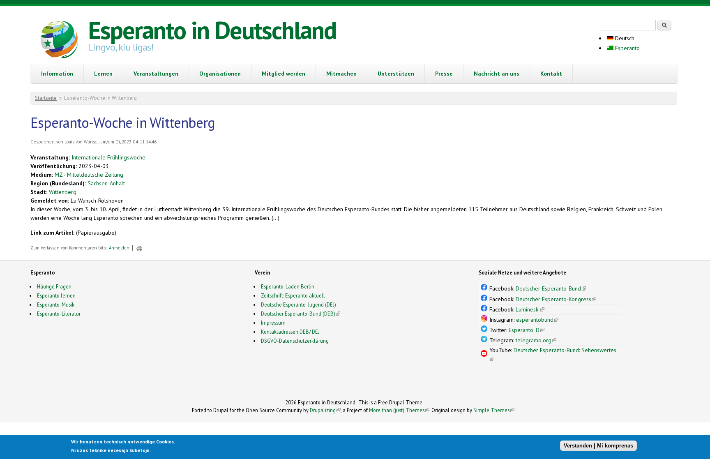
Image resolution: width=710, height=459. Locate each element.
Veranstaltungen (156, 73)
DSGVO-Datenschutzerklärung (295, 340)
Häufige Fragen (54, 286)
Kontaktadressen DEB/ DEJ (290, 331)
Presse (444, 73)
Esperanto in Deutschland (212, 30)
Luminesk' (530, 309)
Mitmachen (341, 73)
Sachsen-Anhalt (106, 183)
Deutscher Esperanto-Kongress (556, 299)
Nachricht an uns (496, 73)
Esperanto (626, 48)
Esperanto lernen (56, 295)
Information (57, 73)
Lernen (103, 73)
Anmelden (119, 248)
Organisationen (220, 73)
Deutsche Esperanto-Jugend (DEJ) (298, 304)
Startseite (46, 98)
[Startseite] (59, 40)
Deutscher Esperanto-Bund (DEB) (298, 313)
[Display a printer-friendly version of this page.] (139, 248)
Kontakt (551, 73)
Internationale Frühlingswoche (108, 157)
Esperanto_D (526, 330)
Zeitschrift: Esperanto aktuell (293, 295)
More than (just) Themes (399, 410)
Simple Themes (493, 410)
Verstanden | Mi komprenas (598, 446)
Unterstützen (396, 73)
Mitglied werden (283, 73)
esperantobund (537, 319)
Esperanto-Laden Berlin (287, 286)
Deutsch (623, 38)
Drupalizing (325, 410)
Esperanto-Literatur (59, 313)
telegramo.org (536, 340)
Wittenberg (62, 192)
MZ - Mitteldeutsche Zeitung (89, 174)
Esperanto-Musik (55, 304)
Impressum (273, 322)
